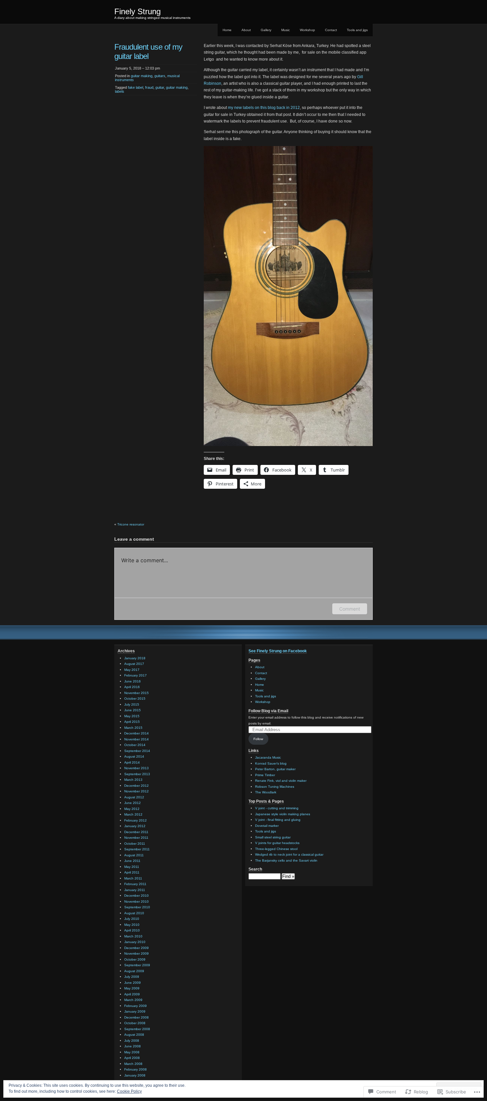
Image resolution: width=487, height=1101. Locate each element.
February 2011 (135, 884)
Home (227, 30)
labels (119, 91)
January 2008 (134, 1075)
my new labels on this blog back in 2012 (264, 107)
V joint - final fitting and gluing (277, 820)
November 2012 (136, 791)
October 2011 (134, 843)
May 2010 (131, 924)
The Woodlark (265, 792)
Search (255, 869)
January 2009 (134, 1011)
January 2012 (134, 826)
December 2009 (136, 948)
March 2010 (133, 936)
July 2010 (131, 919)
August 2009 (134, 971)
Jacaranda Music (268, 757)
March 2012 (133, 814)
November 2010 (136, 901)
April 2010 (132, 930)
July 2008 (131, 1040)
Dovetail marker (267, 825)
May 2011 (131, 867)
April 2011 (131, 872)
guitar (159, 87)
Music (285, 30)
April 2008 (132, 1058)
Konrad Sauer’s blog (271, 763)
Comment (349, 609)
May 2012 (131, 809)
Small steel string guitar (273, 837)
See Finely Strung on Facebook (277, 651)
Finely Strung (137, 11)
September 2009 (137, 965)
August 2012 (134, 797)
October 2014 (134, 745)
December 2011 (136, 832)
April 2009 (132, 994)
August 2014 (134, 756)
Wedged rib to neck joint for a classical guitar (289, 854)
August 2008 (134, 1034)
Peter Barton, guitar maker (275, 769)
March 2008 (133, 1064)
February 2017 (135, 675)
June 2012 (132, 803)
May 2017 (131, 670)
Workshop (307, 30)
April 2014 (132, 762)
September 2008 (137, 1029)
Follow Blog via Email (268, 711)
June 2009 (132, 982)
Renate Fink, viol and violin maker (280, 780)
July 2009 (131, 976)
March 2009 (133, 1000)
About (246, 30)
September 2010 (137, 907)
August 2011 (134, 855)
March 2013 (133, 779)
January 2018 (134, 658)
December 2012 (136, 785)
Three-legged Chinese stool (276, 849)
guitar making (141, 76)
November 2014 (136, 739)
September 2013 (137, 774)
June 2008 (132, 1046)
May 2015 (131, 716)
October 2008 (134, 1023)
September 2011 (137, 849)
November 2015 (136, 693)
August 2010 (134, 913)
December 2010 (136, 895)
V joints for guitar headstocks (277, 843)
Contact (331, 30)
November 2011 (136, 837)
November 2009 (136, 953)
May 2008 (131, 1052)
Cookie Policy (129, 1091)
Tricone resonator (130, 524)
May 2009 (131, 988)
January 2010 (134, 942)
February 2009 (135, 1006)
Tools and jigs (357, 30)
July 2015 (131, 704)
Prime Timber (265, 775)
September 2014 (137, 751)
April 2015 (132, 722)
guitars (159, 76)
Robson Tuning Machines (274, 786)
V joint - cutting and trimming (276, 808)
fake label (135, 87)
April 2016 (132, 687)
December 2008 (136, 1017)
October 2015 (134, 698)
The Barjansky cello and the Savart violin (286, 860)
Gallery (266, 30)
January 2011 (134, 890)
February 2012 (135, 820)
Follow (258, 739)
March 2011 (133, 878)
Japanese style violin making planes (282, 814)
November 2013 (136, 768)
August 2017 (134, 664)
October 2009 (134, 959)
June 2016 (132, 681)
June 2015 (132, 710)
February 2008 (135, 1069)
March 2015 (133, 727)
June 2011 (132, 861)
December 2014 (136, 733)
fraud (149, 87)
